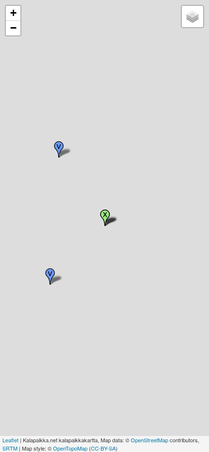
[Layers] (192, 16)
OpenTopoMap (70, 448)
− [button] (13, 28)
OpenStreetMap (149, 440)
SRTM (9, 448)
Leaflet (10, 440)
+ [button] (13, 13)
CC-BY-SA (103, 448)
